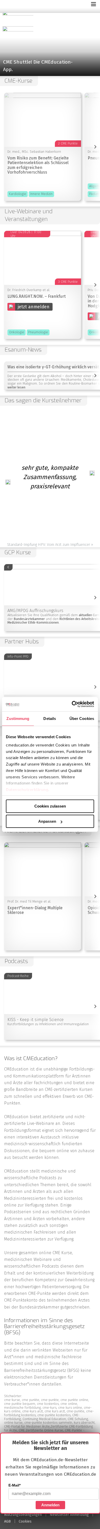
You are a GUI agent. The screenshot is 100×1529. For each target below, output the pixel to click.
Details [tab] (49, 718)
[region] (50, 41)
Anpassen (47, 821)
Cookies (25, 1521)
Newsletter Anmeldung (69, 1515)
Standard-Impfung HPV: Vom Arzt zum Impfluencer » (50, 544)
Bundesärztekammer (39, 1307)
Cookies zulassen (50, 806)
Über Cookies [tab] (81, 718)
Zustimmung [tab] (17, 718)
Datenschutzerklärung (27, 789)
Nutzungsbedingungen (23, 1515)
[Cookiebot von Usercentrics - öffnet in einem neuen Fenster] (72, 704)
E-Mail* (14, 1485)
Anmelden (50, 1505)
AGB (7, 1521)
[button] (50, 41)
